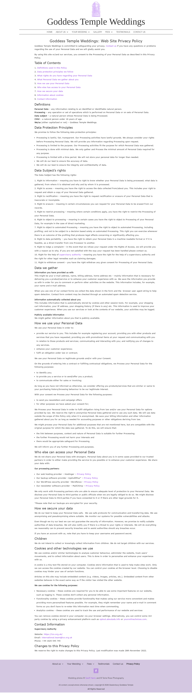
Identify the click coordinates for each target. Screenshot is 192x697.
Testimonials (123, 32)
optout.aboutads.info (110, 619)
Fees (107, 32)
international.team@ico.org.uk (57, 637)
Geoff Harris (90, 678)
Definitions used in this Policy (52, 68)
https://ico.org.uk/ (53, 634)
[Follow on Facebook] (96, 670)
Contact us (111, 46)
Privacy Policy (84, 474)
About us (61, 32)
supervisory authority (70, 254)
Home (49, 32)
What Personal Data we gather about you (57, 79)
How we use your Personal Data (53, 83)
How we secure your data (50, 91)
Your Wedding (79, 32)
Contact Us (139, 32)
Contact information (47, 99)
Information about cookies (50, 95)
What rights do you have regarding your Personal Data (64, 75)
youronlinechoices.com (135, 619)
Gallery (97, 32)
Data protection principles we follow (55, 71)
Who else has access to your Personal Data (59, 87)
